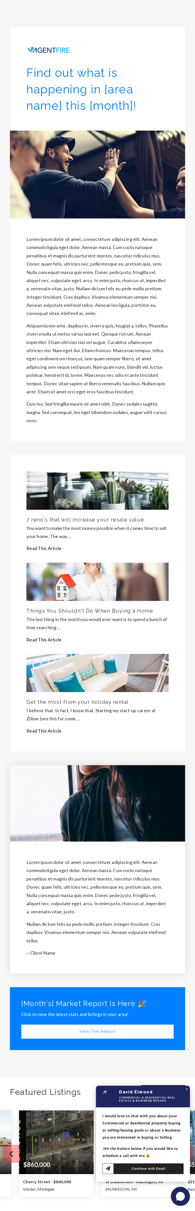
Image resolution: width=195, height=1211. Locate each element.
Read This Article (43, 548)
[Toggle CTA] (180, 1196)
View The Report (97, 1031)
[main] (97, 605)
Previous (11, 1154)
